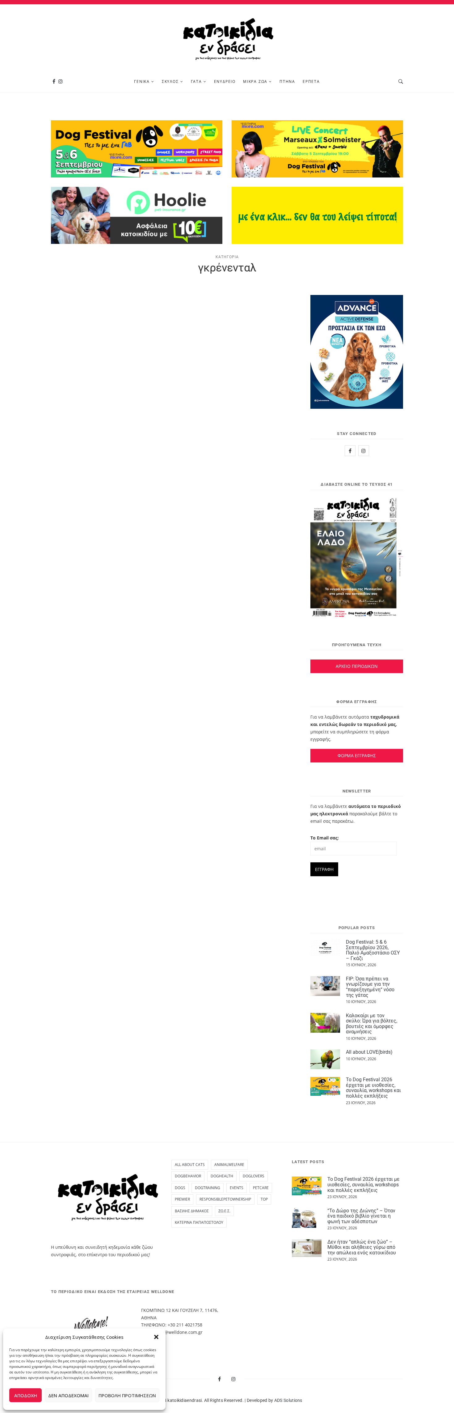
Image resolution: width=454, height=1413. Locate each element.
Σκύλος (170, 81)
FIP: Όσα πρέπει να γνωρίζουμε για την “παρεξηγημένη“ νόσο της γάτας (370, 987)
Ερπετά (311, 81)
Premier (182, 1199)
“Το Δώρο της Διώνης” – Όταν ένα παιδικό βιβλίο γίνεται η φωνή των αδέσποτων (361, 1216)
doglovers (253, 1176)
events (236, 1187)
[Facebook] (54, 81)
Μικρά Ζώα (255, 81)
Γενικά (142, 81)
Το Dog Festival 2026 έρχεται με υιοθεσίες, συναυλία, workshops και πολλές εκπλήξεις (373, 1088)
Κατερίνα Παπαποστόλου (199, 1222)
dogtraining (207, 1187)
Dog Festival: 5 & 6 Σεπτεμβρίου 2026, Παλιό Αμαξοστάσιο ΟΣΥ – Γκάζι (373, 950)
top (264, 1199)
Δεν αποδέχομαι (68, 1395)
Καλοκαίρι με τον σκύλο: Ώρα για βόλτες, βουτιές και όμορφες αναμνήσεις (371, 1024)
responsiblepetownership (225, 1199)
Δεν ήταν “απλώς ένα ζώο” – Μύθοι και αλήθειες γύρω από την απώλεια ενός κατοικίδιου (361, 1247)
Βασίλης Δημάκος (192, 1211)
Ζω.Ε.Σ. (224, 1211)
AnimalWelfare (229, 1164)
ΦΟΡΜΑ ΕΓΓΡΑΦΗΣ (357, 755)
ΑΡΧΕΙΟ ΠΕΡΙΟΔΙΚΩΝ (357, 666)
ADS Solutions (288, 1400)
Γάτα (196, 81)
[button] (156, 1337)
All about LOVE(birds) (369, 1052)
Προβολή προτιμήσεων (127, 1395)
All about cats (190, 1164)
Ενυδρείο (225, 81)
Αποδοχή (25, 1395)
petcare (261, 1187)
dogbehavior (188, 1176)
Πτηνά (287, 81)
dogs (180, 1187)
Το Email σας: (324, 838)
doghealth (222, 1176)
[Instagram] (60, 81)
